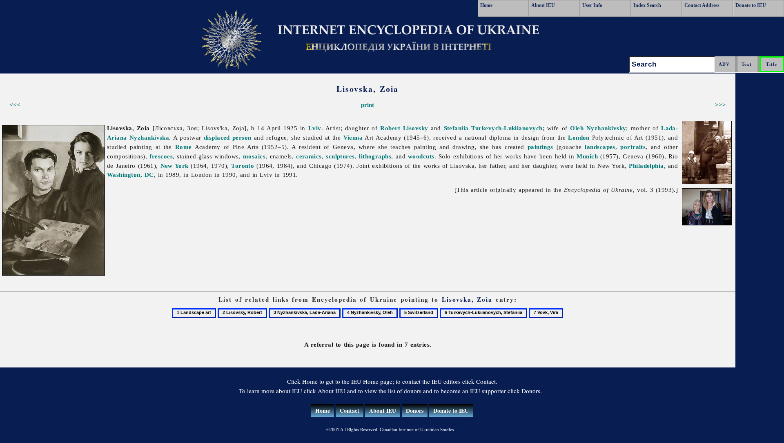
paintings (540, 146)
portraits (633, 146)
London (579, 137)
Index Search (647, 5)
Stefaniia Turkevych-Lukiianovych (493, 128)
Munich (587, 156)
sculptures (340, 156)
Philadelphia (646, 165)
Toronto (242, 165)
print (367, 104)
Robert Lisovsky (404, 128)
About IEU (543, 5)
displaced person (228, 137)
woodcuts (421, 156)
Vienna (353, 137)
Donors (414, 410)
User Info (592, 5)
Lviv (314, 128)
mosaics (254, 156)
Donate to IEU (750, 5)
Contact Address (701, 5)
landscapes (600, 146)
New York (174, 165)
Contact (349, 410)
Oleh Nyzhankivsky (598, 128)
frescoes (161, 156)
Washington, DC (130, 174)
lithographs (375, 156)
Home (486, 5)
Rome (183, 146)
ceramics (309, 156)
